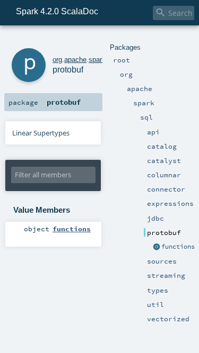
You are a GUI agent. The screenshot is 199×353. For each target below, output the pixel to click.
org (57, 60)
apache (75, 60)
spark (97, 60)
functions (178, 246)
